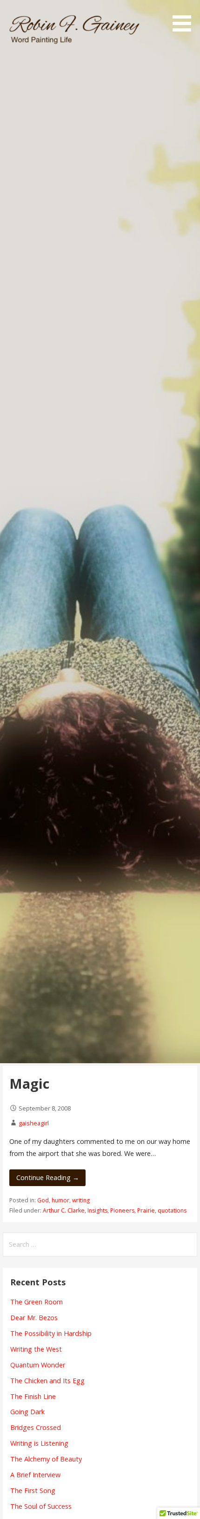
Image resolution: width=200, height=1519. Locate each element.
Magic (29, 1083)
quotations (172, 1210)
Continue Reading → (47, 1177)
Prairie (146, 1210)
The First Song (32, 1490)
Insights (97, 1210)
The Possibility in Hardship (51, 1333)
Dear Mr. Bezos (34, 1317)
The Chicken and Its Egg (47, 1380)
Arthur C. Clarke (64, 1210)
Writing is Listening (39, 1443)
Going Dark (27, 1411)
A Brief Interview (35, 1474)
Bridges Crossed (35, 1427)
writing (81, 1200)
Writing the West (36, 1349)
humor (60, 1200)
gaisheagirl (34, 1123)
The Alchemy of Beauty (46, 1459)
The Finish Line (33, 1396)
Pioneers (122, 1210)
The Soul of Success (41, 1506)
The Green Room (36, 1301)
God (43, 1200)
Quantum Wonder (37, 1364)
